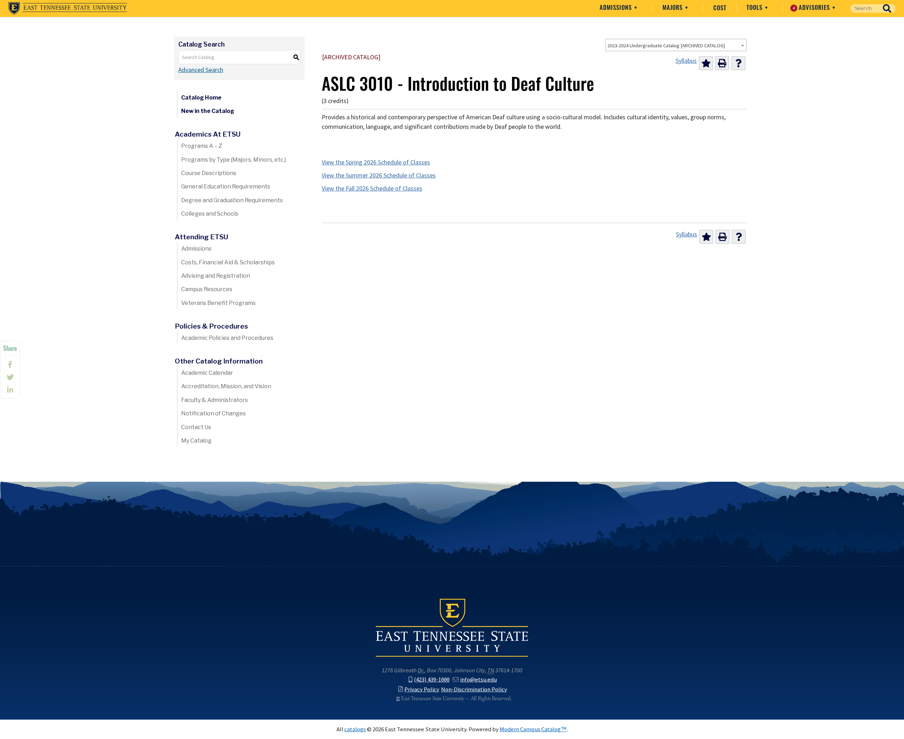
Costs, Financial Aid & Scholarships (228, 262)
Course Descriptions (208, 173)
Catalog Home (201, 97)
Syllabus (686, 60)
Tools (755, 7)
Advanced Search (200, 70)
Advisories (812, 7)
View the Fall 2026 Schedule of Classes (372, 188)
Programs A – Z (201, 146)
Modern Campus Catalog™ (533, 729)
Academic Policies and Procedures (227, 338)
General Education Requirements (225, 186)
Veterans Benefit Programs (218, 303)
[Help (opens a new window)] (738, 63)
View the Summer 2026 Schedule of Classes (379, 175)
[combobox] (676, 45)
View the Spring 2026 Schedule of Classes (376, 162)
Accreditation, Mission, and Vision (226, 386)
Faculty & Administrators (214, 400)
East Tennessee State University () (67, 8)
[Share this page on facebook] (10, 364)
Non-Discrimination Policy (474, 689)
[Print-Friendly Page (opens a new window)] (722, 63)
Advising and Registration (215, 275)
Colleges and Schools (209, 213)
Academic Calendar (207, 373)
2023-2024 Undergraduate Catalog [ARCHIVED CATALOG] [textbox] (666, 45)
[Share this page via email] (10, 389)
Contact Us (196, 427)
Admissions (617, 7)
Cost (719, 8)
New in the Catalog (207, 111)
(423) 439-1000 (432, 679)
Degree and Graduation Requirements (232, 200)
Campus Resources (206, 289)
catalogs (355, 729)
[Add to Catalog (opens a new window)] (706, 63)
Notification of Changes (213, 413)
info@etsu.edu (478, 679)
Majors (673, 7)
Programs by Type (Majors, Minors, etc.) (233, 159)
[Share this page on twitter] (10, 377)
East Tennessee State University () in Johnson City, (452, 627)
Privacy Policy (421, 689)
